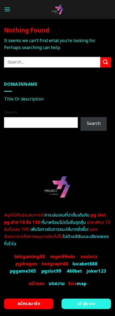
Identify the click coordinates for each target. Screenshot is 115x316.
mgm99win (62, 256)
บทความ (57, 283)
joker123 (96, 271)
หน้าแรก (36, 283)
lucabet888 (84, 264)
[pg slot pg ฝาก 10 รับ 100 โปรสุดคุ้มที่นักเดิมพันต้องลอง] (57, 9)
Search (10, 112)
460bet (74, 271)
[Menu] (7, 9)
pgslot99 (51, 271)
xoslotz (88, 256)
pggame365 (23, 271)
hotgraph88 (55, 264)
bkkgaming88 (29, 256)
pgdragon (26, 264)
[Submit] (105, 62)
